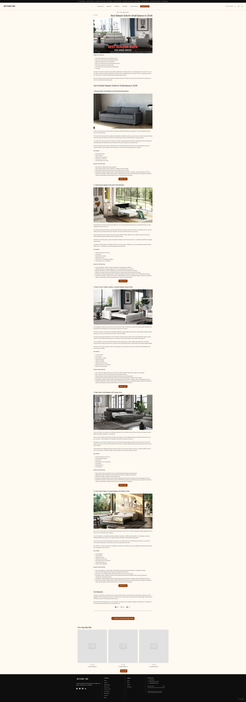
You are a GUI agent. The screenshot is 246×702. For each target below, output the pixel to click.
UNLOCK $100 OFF (135, 354)
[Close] (146, 336)
